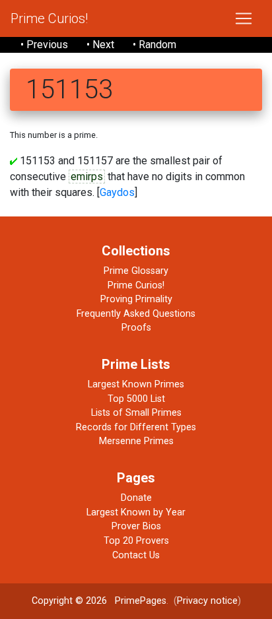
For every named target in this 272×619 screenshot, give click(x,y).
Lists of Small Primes (136, 412)
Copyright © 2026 (69, 600)
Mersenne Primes (136, 441)
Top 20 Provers (136, 540)
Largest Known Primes (136, 384)
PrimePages (140, 600)
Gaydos (117, 192)
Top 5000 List (136, 399)
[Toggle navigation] (243, 18)
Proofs (136, 327)
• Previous (44, 44)
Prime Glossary (136, 271)
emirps (87, 176)
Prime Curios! (49, 18)
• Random (154, 44)
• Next (100, 44)
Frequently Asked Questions (136, 313)
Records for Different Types (136, 427)
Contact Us (136, 555)
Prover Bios (136, 526)
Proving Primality (136, 299)
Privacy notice (207, 600)
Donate (136, 498)
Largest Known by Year (136, 512)
